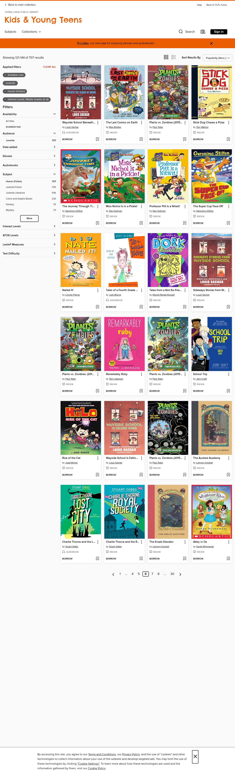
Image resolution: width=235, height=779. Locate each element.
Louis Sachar (72, 127)
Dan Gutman (115, 211)
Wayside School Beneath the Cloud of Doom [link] (79, 122)
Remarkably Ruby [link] (117, 374)
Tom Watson (202, 127)
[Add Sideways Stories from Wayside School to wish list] (228, 307)
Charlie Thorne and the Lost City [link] (79, 542)
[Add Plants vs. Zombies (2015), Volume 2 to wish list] (184, 391)
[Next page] (180, 574)
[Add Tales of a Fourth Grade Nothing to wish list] (141, 307)
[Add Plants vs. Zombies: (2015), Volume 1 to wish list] (97, 391)
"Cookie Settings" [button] (88, 764)
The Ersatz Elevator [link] (161, 542)
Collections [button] (30, 32)
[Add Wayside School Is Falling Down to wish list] (141, 475)
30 (172, 574)
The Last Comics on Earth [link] (122, 122)
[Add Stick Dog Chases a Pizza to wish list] (228, 139)
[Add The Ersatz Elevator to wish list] (184, 559)
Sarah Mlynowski (205, 546)
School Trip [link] (200, 374)
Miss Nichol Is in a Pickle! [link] (121, 206)
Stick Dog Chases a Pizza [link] (208, 122)
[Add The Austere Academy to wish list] (228, 475)
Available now (13, 127)
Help (199, 5)
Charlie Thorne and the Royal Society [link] (123, 542)
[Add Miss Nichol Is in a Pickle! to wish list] (141, 223)
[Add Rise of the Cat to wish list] (97, 475)
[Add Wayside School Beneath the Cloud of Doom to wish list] (97, 139)
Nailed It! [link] (67, 290)
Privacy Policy (131, 754)
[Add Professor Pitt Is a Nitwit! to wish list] (184, 223)
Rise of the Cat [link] (71, 458)
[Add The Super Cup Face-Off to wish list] (228, 223)
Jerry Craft (201, 378)
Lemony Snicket (204, 462)
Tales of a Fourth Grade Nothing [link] (123, 290)
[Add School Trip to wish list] (228, 391)
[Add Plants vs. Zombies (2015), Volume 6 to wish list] (184, 475)
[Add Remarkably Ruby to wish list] (141, 391)
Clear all (49, 67)
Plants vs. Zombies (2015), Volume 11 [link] (166, 122)
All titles (10, 121)
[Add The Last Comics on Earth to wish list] (141, 139)
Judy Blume (115, 294)
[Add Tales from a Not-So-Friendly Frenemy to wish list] (184, 307)
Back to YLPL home (217, 5)
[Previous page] (113, 574)
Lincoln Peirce (72, 294)
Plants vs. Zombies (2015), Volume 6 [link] (166, 458)
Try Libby (83, 43)
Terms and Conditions (102, 754)
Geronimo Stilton (74, 211)
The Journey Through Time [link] (79, 206)
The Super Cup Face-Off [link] (208, 206)
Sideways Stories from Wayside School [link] (210, 290)
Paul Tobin (158, 127)
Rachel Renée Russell (164, 294)
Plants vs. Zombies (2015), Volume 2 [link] (166, 374)
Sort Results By (191, 57)
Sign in (219, 32)
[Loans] (203, 32)
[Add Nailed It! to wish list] (97, 307)
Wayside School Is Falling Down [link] (123, 458)
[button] (186, 32)
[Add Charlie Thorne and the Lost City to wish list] (97, 559)
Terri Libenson (116, 378)
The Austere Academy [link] (206, 458)
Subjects (10, 32)
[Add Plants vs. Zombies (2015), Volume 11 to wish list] (184, 139)
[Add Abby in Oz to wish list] (228, 559)
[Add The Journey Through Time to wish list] (97, 223)
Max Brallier (115, 127)
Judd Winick (71, 462)
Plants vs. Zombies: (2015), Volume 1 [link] (79, 374)
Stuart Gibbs (71, 546)
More (29, 218)
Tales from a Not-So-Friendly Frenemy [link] (166, 290)
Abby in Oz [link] (200, 542)
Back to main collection (22, 5)
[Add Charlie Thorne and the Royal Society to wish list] (141, 559)
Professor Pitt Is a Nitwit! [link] (164, 206)
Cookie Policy (96, 768)
